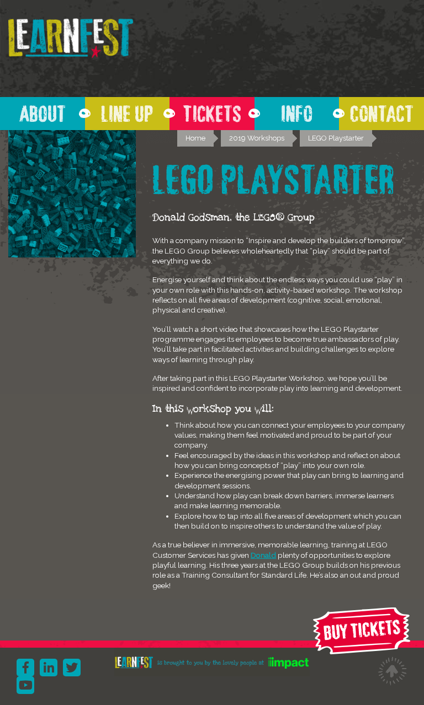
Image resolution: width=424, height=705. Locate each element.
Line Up (127, 111)
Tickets (212, 111)
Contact (382, 111)
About (42, 111)
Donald (263, 555)
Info (296, 111)
